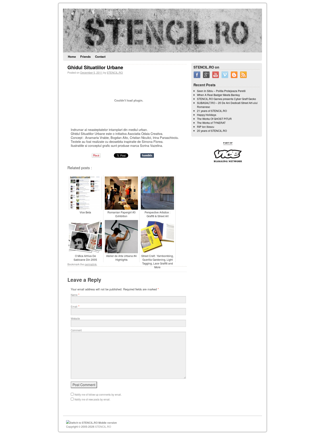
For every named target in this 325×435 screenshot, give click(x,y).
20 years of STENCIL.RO (212, 130)
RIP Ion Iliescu (205, 126)
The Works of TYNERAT (211, 123)
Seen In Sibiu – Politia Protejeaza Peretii (221, 91)
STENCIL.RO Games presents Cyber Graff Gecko (226, 99)
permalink (91, 264)
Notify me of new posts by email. (92, 399)
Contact (100, 56)
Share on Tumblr (147, 155)
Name (74, 295)
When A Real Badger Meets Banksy (218, 95)
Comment (76, 330)
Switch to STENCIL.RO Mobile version (93, 423)
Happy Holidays (206, 115)
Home (72, 56)
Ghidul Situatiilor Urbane (95, 67)
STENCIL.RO (115, 72)
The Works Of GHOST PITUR (214, 119)
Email (74, 306)
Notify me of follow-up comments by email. (98, 394)
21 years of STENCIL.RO (212, 111)
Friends (85, 56)
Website (75, 318)
